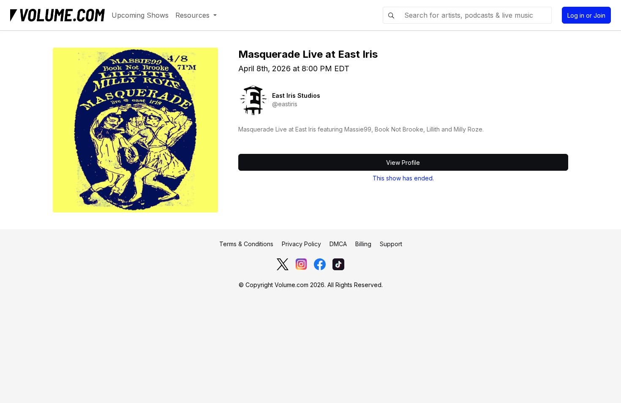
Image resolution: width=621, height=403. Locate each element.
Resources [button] (193, 15)
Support (391, 243)
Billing (363, 243)
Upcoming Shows (140, 15)
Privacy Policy (301, 243)
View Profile (403, 162)
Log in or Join (586, 15)
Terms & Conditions (246, 243)
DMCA (338, 243)
